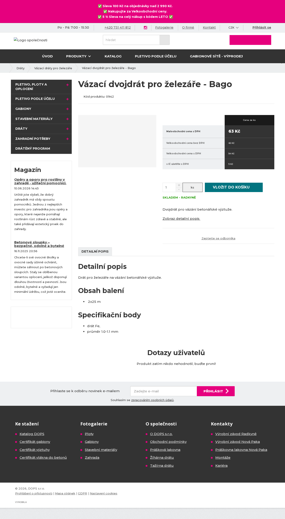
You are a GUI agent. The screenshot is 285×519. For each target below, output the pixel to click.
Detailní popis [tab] (95, 251)
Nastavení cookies (103, 493)
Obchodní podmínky (168, 441)
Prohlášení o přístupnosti (33, 493)
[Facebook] (140, 27)
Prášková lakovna (165, 450)
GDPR (82, 493)
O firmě (188, 27)
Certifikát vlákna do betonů (43, 457)
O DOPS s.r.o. (161, 434)
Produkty (76, 56)
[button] (231, 27)
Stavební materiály (34, 119)
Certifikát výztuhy (35, 450)
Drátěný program (32, 148)
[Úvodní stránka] (30, 40)
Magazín (27, 170)
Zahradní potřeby (32, 139)
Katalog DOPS (32, 434)
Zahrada (92, 457)
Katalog (113, 56)
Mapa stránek (65, 493)
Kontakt (209, 27)
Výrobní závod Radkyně (235, 434)
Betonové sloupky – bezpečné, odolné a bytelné (39, 244)
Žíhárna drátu (162, 457)
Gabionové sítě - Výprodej (216, 56)
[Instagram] (145, 28)
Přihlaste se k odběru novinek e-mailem (85, 391)
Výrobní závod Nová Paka (237, 441)
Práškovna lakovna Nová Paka (241, 450)
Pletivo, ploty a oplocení (31, 86)
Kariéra (221, 465)
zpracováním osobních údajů (152, 400)
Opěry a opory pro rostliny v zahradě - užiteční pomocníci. (40, 181)
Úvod (47, 56)
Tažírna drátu (162, 465)
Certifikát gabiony (35, 441)
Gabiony (23, 109)
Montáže (222, 457)
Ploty (89, 434)
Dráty (21, 129)
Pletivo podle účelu (156, 56)
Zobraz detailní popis (181, 218)
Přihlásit (213, 391)
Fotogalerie (164, 27)
